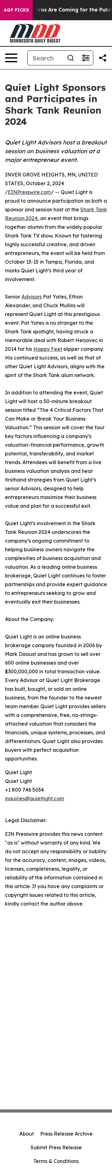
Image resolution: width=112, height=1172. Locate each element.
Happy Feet (47, 349)
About (26, 1134)
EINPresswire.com (29, 192)
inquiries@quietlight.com (34, 798)
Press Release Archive (66, 1134)
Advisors (31, 297)
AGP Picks (16, 10)
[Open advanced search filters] (85, 58)
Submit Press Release (56, 1147)
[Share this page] (102, 58)
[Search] (70, 58)
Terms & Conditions (56, 1161)
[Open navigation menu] (11, 58)
